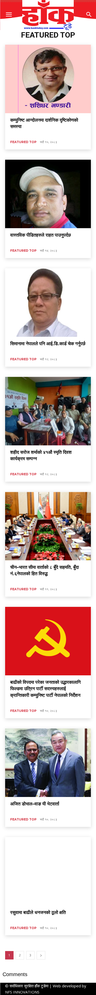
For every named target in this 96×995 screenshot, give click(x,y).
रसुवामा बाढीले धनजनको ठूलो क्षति (38, 912)
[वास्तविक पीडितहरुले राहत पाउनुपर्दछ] (48, 194)
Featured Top (23, 142)
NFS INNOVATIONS (22, 991)
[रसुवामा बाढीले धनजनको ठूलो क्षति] (48, 871)
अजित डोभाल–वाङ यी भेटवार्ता (34, 804)
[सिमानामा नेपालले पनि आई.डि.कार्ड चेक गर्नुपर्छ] (48, 302)
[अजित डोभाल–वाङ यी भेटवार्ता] (48, 762)
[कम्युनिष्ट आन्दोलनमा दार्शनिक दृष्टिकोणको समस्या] (48, 79)
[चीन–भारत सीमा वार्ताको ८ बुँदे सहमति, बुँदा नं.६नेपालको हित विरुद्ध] (48, 526)
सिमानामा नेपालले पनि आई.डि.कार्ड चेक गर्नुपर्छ (48, 343)
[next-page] (41, 955)
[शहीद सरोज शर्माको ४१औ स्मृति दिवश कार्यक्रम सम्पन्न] (48, 411)
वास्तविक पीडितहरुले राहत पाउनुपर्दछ (40, 235)
